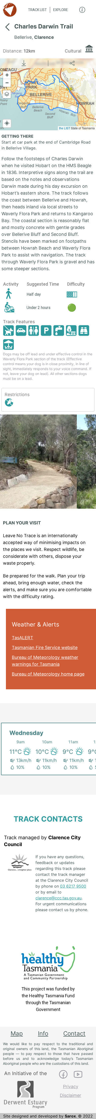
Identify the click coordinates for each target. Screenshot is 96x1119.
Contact (74, 1033)
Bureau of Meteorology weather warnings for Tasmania (45, 661)
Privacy (70, 1086)
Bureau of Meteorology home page (48, 674)
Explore (60, 10)
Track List (37, 10)
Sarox (70, 1116)
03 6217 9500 (73, 886)
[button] (7, 75)
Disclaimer (70, 1095)
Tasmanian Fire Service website (45, 647)
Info (43, 1033)
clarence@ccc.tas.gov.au (58, 897)
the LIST (64, 128)
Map (17, 1033)
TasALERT (22, 637)
